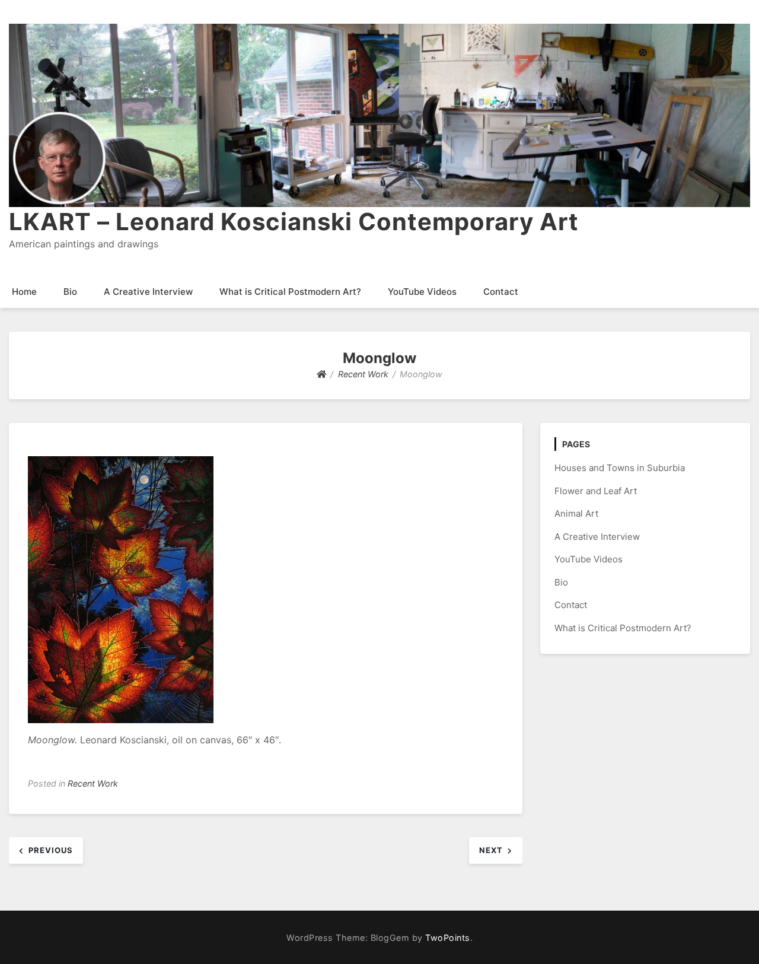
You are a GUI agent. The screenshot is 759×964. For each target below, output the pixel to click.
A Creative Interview (148, 291)
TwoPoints (447, 938)
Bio (70, 291)
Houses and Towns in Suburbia (619, 467)
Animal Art (576, 513)
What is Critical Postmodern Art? (290, 291)
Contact (500, 291)
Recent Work (93, 783)
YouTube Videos (422, 291)
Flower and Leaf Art (595, 491)
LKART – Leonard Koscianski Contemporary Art (294, 221)
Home (24, 291)
